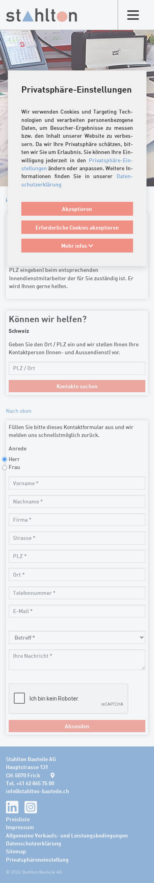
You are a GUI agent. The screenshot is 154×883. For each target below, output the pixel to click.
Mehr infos (74, 245)
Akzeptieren (77, 208)
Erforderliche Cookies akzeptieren (77, 227)
